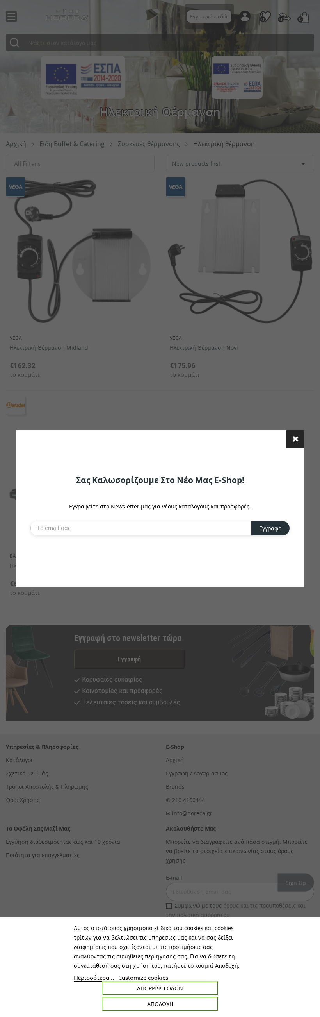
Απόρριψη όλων (160, 988)
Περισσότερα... (94, 977)
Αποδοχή (160, 1004)
